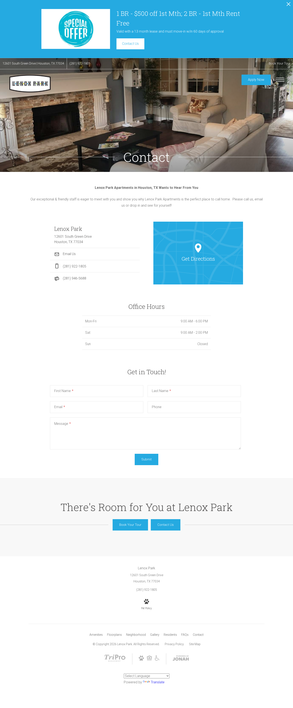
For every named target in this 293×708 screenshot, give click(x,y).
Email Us (69, 254)
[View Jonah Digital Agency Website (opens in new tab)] (181, 658)
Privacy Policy (174, 644)
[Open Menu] (280, 80)
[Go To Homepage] (30, 84)
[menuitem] (96, 634)
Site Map (195, 644)
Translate (158, 682)
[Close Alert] (288, 5)
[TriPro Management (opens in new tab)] (115, 661)
